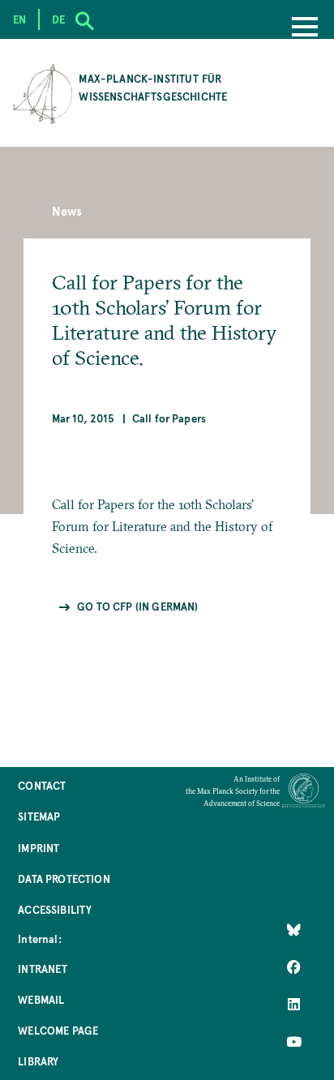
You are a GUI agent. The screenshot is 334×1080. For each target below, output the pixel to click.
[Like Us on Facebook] (294, 967)
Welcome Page (58, 1030)
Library (38, 1061)
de (58, 19)
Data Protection (63, 878)
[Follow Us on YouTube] (294, 1042)
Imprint (38, 847)
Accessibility (55, 909)
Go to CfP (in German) (137, 606)
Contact (42, 785)
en (19, 19)
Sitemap (39, 816)
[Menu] (305, 28)
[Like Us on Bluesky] (294, 930)
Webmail (41, 999)
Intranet (42, 968)
